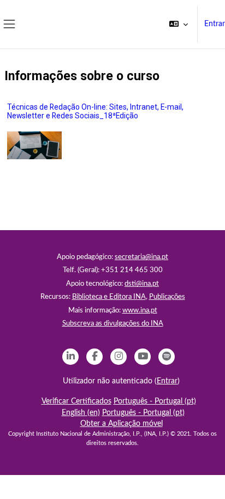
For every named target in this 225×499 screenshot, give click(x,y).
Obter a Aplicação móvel (121, 424)
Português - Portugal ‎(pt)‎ (155, 401)
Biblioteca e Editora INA (109, 296)
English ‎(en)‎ (81, 413)
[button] (178, 24)
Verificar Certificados (76, 401)
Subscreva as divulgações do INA (112, 323)
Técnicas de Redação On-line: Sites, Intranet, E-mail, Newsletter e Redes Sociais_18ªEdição (95, 112)
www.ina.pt (139, 310)
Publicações (167, 296)
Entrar (214, 24)
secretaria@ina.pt (141, 257)
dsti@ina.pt (142, 283)
